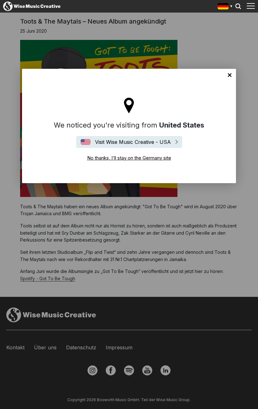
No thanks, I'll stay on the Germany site (229, 75)
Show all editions (225, 7)
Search (238, 6)
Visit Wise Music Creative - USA (133, 142)
